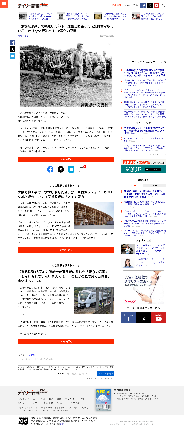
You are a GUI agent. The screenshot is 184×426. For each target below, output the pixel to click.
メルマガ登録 (131, 5)
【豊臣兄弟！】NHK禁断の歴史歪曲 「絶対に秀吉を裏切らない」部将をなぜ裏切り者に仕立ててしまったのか (145, 82)
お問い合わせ (51, 408)
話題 (35, 399)
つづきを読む (66, 159)
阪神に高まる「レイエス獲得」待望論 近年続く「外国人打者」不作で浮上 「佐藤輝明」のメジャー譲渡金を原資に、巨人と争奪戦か (145, 104)
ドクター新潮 (73, 402)
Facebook (128, 315)
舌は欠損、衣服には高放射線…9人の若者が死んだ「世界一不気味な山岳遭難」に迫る (144, 204)
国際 (59, 399)
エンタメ (69, 399)
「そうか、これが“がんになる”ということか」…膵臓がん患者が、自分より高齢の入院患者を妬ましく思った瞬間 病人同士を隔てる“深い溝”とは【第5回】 (145, 94)
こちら (62, 424)
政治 (51, 399)
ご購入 (76, 408)
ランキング (23, 399)
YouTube (158, 315)
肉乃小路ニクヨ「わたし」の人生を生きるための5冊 (145, 139)
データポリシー (44, 410)
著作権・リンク (65, 408)
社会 (27, 36)
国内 (20, 36)
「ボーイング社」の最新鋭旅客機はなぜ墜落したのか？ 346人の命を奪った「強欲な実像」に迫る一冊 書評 (145, 233)
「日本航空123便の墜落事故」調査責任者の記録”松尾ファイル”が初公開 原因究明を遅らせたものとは (145, 223)
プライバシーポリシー (26, 410)
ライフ (81, 399)
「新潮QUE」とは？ (158, 154)
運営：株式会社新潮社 (61, 410)
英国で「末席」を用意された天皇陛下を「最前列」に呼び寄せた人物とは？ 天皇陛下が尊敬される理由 (144, 194)
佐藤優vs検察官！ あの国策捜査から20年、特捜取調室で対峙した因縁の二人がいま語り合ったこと (144, 131)
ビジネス (22, 402)
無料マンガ (57, 402)
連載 (45, 402)
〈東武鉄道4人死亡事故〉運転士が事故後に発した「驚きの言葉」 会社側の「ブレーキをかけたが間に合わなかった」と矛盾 (144, 73)
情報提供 (116, 5)
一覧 (164, 62)
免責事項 (85, 408)
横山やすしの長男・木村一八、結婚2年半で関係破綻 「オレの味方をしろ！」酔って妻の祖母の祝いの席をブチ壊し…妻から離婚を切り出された (145, 114)
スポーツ (35, 402)
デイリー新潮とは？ (25, 408)
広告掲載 (39, 408)
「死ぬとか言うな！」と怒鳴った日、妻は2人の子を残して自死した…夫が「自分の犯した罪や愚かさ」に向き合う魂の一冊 (145, 213)
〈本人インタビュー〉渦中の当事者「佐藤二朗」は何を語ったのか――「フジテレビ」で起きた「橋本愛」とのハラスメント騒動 (145, 147)
